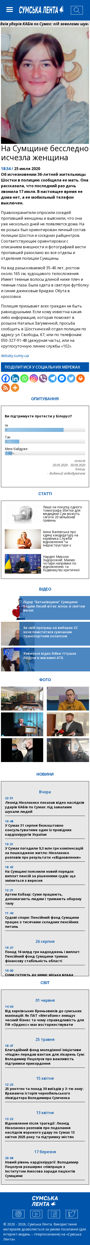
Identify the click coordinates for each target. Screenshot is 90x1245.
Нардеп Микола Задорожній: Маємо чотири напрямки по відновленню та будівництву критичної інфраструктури (61, 565)
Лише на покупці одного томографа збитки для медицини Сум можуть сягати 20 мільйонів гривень (62, 514)
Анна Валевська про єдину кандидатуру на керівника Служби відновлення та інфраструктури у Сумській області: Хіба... (62, 540)
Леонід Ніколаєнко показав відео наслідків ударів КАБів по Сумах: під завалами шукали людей (44, 807)
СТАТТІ (45, 494)
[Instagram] (34, 378)
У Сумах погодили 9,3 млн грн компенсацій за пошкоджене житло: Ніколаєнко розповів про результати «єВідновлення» (44, 853)
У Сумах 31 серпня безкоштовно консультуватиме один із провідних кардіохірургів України (38, 830)
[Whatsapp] (24, 378)
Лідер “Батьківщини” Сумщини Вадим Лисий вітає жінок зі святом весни (54, 606)
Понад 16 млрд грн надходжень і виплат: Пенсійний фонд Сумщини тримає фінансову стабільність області (42, 956)
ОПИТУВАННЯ (45, 399)
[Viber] (43, 378)
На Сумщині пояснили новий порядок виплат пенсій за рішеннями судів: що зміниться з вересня (40, 876)
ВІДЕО (45, 589)
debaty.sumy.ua (15, 355)
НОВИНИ (45, 774)
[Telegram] (52, 378)
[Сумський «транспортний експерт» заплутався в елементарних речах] (68, 699)
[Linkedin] (15, 378)
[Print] (80, 378)
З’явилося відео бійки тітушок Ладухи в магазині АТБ (49, 655)
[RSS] (5, 388)
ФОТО (45, 680)
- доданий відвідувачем (66, 473)
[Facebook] (5, 378)
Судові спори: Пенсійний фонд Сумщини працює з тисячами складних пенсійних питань (42, 922)
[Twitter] (71, 378)
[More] (15, 388)
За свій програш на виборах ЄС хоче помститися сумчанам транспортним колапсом (50, 631)
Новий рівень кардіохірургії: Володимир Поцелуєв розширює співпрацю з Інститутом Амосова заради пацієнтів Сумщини (41, 1169)
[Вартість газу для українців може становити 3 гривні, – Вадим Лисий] (68, 724)
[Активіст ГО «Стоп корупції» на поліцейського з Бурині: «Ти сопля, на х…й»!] (22, 750)
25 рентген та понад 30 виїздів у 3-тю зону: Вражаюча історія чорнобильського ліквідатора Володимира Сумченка (44, 1093)
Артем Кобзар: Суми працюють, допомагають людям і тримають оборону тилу (43, 899)
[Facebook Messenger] (62, 378)
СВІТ (45, 983)
